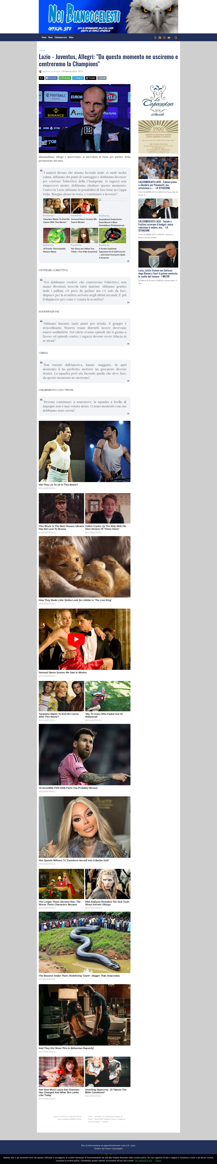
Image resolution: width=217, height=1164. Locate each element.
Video (71, 37)
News (50, 37)
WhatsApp (66, 78)
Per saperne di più (143, 1160)
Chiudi (158, 1160)
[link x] (155, 37)
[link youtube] (169, 37)
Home (44, 37)
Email (103, 78)
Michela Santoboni (51, 71)
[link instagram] (164, 37)
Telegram (79, 78)
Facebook (52, 78)
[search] (176, 37)
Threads (92, 78)
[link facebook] (160, 37)
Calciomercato (61, 37)
